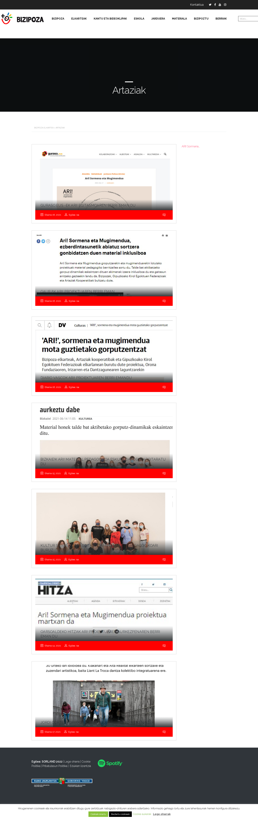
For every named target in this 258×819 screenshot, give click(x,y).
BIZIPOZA (58, 18)
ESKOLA (139, 18)
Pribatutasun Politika (54, 766)
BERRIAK (221, 18)
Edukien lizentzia (80, 766)
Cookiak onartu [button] (98, 814)
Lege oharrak (162, 814)
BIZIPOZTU (201, 18)
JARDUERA (158, 18)
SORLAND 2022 (52, 761)
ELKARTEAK (79, 18)
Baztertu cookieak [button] (120, 814)
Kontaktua (197, 4)
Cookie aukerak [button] (142, 814)
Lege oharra (72, 761)
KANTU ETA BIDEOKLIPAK (110, 18)
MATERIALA (179, 18)
